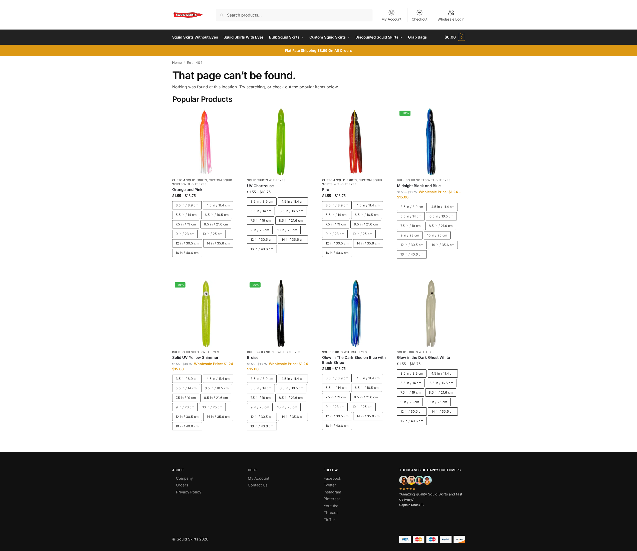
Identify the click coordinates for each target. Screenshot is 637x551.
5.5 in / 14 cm (186, 215)
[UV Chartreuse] (281, 142)
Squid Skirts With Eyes (266, 180)
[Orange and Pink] (206, 142)
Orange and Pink (187, 189)
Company (184, 478)
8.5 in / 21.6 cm (216, 224)
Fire (325, 189)
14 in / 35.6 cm (218, 243)
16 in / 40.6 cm (187, 253)
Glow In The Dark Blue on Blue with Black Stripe (354, 360)
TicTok (330, 519)
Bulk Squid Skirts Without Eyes (423, 180)
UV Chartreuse (260, 185)
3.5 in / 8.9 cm (187, 205)
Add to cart (206, 265)
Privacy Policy (188, 492)
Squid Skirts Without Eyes (344, 352)
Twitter (330, 485)
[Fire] (356, 142)
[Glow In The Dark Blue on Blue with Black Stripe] (356, 313)
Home (177, 63)
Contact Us (258, 485)
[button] (455, 37)
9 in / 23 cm (185, 234)
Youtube (331, 505)
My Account (391, 19)
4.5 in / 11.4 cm (218, 205)
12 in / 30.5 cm (187, 243)
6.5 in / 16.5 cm (217, 215)
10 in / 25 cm (212, 234)
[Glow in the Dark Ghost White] (431, 313)
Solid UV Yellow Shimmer (195, 357)
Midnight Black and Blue (419, 185)
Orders (182, 485)
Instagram (332, 492)
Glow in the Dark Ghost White (423, 357)
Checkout (420, 19)
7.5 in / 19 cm (186, 224)
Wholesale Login (451, 19)
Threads (331, 512)
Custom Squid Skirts (189, 180)
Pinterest (332, 498)
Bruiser (253, 357)
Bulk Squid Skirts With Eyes (195, 352)
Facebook (332, 478)
